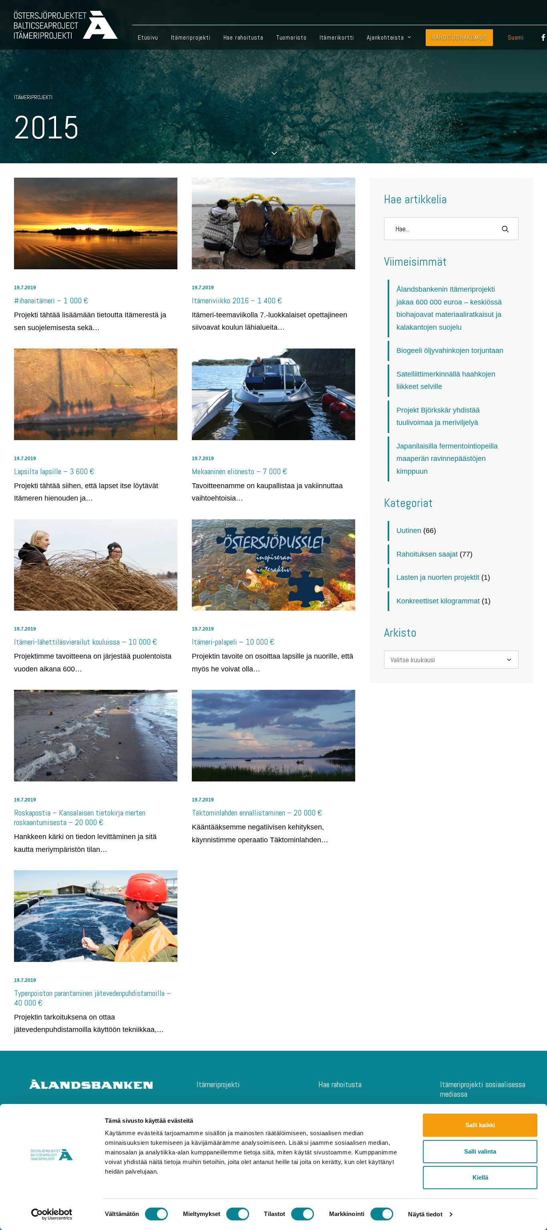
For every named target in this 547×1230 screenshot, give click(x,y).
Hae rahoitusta (243, 37)
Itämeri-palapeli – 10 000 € (233, 642)
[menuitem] (148, 37)
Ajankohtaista (385, 37)
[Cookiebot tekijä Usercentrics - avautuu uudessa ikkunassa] (52, 1214)
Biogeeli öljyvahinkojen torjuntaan (449, 351)
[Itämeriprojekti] (66, 25)
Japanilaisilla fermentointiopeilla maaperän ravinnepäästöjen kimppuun (447, 458)
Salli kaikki (480, 1125)
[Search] (451, 228)
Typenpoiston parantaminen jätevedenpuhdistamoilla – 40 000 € (92, 998)
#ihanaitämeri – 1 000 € (51, 300)
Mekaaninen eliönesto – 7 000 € (239, 471)
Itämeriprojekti (191, 37)
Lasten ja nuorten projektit (437, 577)
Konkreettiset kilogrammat (438, 601)
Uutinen (408, 531)
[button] (95, 223)
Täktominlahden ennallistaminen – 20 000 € (257, 812)
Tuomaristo (291, 37)
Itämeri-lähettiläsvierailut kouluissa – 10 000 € (85, 642)
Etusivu (148, 37)
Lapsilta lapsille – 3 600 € (54, 471)
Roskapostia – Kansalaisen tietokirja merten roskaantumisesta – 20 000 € (79, 817)
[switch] (237, 1214)
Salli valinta (480, 1151)
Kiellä (480, 1177)
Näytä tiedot (425, 1214)
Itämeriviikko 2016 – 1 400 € (237, 300)
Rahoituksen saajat (427, 554)
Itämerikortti (337, 37)
